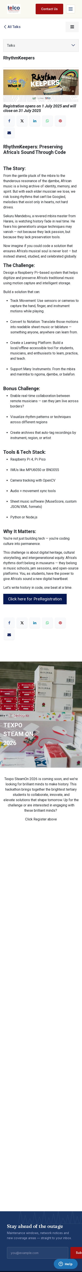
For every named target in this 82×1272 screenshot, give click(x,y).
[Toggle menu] (70, 9)
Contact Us (49, 9)
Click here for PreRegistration (35, 598)
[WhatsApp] (47, 121)
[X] (22, 121)
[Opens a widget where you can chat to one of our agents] (66, 1264)
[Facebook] (9, 121)
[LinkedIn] (35, 121)
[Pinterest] (60, 121)
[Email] (9, 135)
